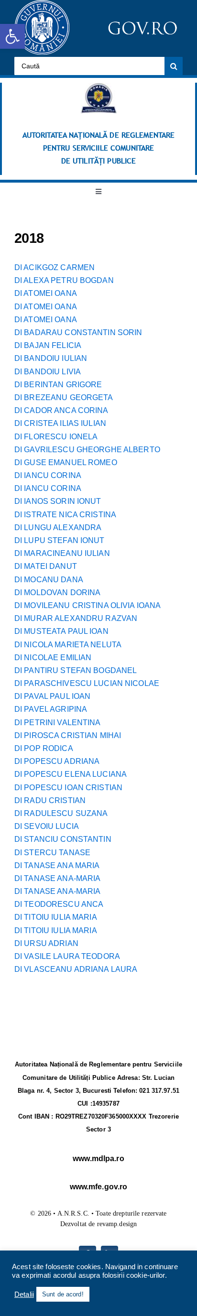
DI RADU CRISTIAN (50, 800)
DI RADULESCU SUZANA (61, 813)
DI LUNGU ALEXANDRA (57, 527)
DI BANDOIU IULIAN (50, 358)
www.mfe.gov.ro (99, 1187)
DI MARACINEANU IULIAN (62, 553)
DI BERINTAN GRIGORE (58, 385)
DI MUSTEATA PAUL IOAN (61, 631)
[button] (12, 36)
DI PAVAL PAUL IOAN (52, 696)
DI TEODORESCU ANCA (58, 904)
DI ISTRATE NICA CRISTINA (65, 515)
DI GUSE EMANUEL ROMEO (65, 462)
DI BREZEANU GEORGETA (63, 397)
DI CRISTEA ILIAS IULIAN (60, 423)
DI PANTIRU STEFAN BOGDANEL (75, 670)
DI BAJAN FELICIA (47, 345)
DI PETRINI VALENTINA (57, 722)
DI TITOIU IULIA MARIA (55, 917)
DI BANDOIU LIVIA (47, 372)
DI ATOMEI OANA (45, 293)
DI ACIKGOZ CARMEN (54, 267)
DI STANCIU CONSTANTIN (62, 839)
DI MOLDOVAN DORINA (57, 592)
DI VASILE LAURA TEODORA (67, 956)
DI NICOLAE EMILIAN (52, 657)
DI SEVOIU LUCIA (46, 826)
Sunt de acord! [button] (63, 1294)
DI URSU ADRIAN (46, 943)
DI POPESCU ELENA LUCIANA (70, 774)
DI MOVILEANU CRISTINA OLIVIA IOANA (87, 605)
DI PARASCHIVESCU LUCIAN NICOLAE (86, 683)
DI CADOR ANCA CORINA (61, 410)
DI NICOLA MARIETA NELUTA (67, 645)
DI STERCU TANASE (52, 852)
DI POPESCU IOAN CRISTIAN (68, 787)
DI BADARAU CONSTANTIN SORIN (78, 332)
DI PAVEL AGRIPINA (50, 709)
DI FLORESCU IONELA (56, 437)
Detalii (24, 1294)
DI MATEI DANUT (45, 566)
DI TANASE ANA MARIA (56, 865)
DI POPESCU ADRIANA (56, 761)
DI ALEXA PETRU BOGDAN (64, 280)
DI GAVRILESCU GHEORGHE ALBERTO (87, 450)
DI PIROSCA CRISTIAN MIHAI (67, 735)
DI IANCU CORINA (47, 475)
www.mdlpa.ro (98, 1158)
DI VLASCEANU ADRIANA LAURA (75, 969)
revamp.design (117, 1224)
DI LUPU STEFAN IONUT (59, 540)
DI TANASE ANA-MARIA (57, 878)
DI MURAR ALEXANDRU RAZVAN (75, 618)
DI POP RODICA (43, 748)
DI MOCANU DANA (48, 580)
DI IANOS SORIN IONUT (57, 501)
